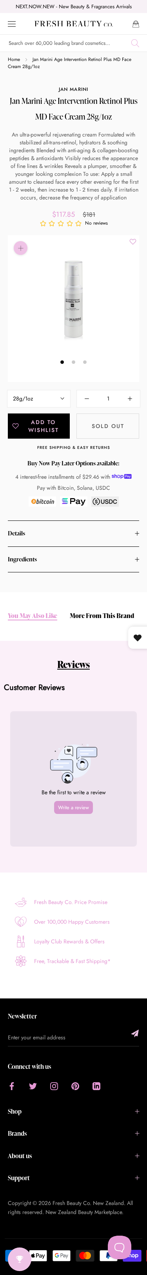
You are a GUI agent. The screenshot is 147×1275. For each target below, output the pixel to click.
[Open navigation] (12, 23)
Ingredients (22, 559)
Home (14, 59)
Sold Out (108, 426)
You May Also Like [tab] (32, 616)
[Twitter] (33, 1085)
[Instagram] (54, 1085)
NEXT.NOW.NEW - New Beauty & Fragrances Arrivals (74, 6)
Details (16, 533)
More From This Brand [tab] (102, 616)
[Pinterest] (75, 1085)
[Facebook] (12, 1085)
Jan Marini (73, 89)
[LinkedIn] (96, 1085)
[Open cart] (135, 23)
